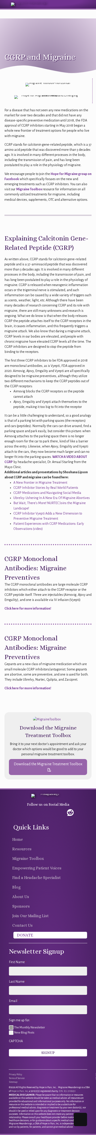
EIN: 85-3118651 (67, 1091)
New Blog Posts (24, 1032)
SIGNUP (48, 1053)
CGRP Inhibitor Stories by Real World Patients (45, 487)
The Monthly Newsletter (29, 1027)
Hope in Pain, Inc (19, 1091)
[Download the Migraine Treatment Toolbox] (47, 719)
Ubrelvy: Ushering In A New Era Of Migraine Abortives (51, 498)
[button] (48, 767)
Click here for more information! (27, 608)
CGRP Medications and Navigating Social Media (47, 493)
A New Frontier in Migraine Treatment (40, 482)
